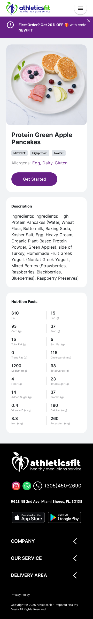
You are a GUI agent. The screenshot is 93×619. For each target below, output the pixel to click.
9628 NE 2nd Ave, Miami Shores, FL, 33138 (46, 501)
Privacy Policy (20, 595)
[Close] (89, 21)
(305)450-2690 (63, 486)
